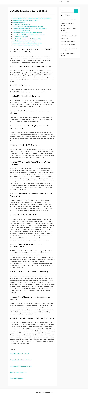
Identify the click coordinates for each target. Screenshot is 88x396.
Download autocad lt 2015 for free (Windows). (24, 41)
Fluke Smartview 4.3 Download (68, 41)
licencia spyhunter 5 (65, 33)
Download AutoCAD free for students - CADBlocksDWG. (26, 39)
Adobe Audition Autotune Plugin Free (69, 35)
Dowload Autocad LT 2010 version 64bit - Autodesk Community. (28, 34)
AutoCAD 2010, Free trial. (18, 22)
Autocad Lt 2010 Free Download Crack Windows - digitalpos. (27, 26)
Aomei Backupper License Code (18, 372)
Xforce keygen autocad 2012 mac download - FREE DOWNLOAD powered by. (31, 18)
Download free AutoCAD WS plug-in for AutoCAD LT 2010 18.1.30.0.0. (29, 28)
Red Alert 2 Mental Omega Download (19, 353)
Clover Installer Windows (16, 378)
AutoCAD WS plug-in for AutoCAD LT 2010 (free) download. (27, 32)
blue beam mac (64, 38)
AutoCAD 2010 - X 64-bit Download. (21, 24)
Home (60, 1)
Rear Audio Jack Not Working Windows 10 (21, 366)
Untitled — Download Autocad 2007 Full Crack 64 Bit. (25, 45)
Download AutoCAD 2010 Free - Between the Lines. (25, 20)
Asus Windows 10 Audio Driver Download (20, 360)
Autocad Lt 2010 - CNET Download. (21, 30)
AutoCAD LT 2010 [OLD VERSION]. (20, 36)
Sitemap (67, 1)
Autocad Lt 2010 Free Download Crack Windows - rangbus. (27, 43)
